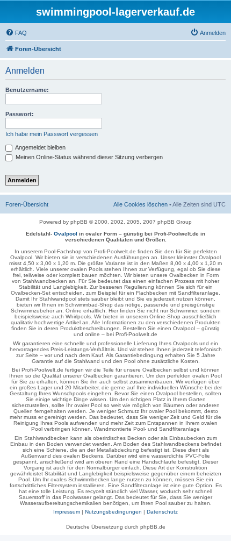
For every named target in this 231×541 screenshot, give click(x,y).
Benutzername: (27, 90)
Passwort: (19, 114)
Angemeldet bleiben (40, 147)
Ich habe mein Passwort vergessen (51, 134)
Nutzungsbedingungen (113, 512)
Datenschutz (162, 512)
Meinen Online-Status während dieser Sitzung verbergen (88, 157)
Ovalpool (65, 234)
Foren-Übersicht (26, 204)
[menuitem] (16, 32)
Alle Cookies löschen (140, 204)
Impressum (66, 512)
